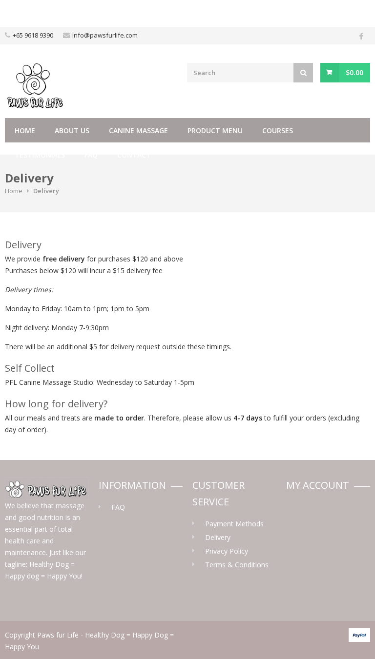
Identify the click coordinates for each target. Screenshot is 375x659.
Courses (277, 130)
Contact (134, 155)
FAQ (91, 155)
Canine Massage (138, 130)
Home (25, 130)
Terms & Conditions (237, 564)
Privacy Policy (226, 551)
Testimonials (40, 155)
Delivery (217, 537)
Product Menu (215, 130)
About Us (72, 130)
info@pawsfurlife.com (105, 35)
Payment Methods (234, 523)
